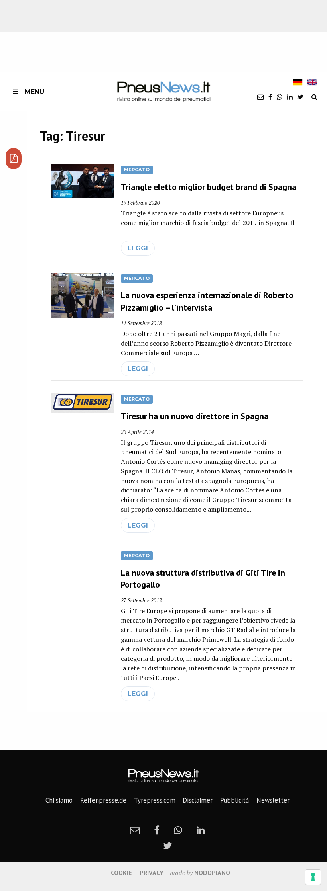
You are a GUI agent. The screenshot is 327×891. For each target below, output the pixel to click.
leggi (138, 248)
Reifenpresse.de (103, 800)
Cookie (121, 873)
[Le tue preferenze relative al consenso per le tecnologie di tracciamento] (313, 877)
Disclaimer (198, 800)
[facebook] (270, 96)
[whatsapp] (279, 96)
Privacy (152, 873)
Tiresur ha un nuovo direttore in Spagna (194, 416)
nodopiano (212, 873)
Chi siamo (59, 800)
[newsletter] (260, 96)
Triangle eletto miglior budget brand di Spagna (208, 186)
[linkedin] (290, 96)
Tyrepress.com (154, 800)
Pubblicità (234, 800)
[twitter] (300, 96)
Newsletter (273, 800)
